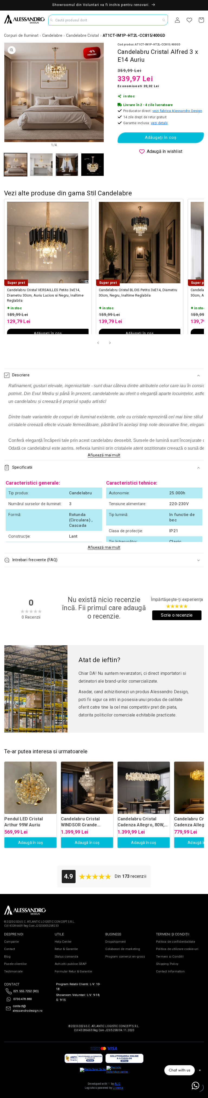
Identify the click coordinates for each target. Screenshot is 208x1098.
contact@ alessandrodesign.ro (28, 1008)
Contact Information (170, 971)
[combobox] (108, 20)
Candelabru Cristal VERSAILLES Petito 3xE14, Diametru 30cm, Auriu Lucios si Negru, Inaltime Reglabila (45, 295)
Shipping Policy (167, 964)
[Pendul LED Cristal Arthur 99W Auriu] (30, 788)
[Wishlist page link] (189, 20)
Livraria (118, 1087)
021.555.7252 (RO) (26, 991)
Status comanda (66, 956)
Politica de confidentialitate (175, 942)
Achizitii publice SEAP (70, 964)
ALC (117, 1083)
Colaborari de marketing (122, 949)
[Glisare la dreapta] (110, 343)
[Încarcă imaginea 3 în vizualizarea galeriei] (67, 164)
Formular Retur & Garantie (73, 971)
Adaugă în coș (30, 842)
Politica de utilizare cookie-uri (177, 949)
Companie (11, 942)
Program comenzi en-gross (125, 956)
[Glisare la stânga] (98, 343)
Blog (7, 956)
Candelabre (52, 35)
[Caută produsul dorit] (164, 20)
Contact (9, 949)
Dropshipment (115, 942)
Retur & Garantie (66, 949)
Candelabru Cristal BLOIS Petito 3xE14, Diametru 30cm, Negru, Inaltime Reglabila (138, 292)
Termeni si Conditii (170, 956)
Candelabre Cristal (82, 35)
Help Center (63, 942)
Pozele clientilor (15, 964)
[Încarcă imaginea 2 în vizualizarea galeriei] (41, 164)
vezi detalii (159, 123)
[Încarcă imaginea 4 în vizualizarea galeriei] (92, 164)
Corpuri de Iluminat (21, 35)
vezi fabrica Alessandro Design (177, 111)
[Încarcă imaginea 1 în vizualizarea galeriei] (15, 164)
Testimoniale (13, 971)
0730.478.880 (22, 999)
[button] (104, 375)
